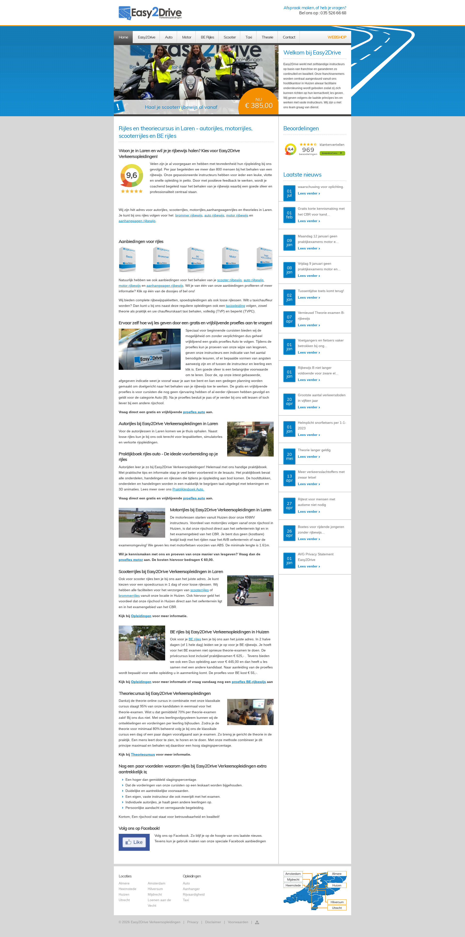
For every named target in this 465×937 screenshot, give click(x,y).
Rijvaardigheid (194, 894)
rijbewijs (149, 221)
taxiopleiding (235, 306)
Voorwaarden (238, 922)
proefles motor (131, 560)
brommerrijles (129, 595)
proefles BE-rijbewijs (249, 682)
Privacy (192, 922)
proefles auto (194, 412)
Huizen (124, 894)
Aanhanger (191, 889)
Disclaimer (213, 922)
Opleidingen (141, 616)
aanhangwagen (131, 221)
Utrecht (124, 900)
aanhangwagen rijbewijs (165, 285)
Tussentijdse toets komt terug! (321, 291)
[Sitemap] (257, 922)
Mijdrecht (155, 894)
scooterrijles (199, 590)
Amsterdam (156, 883)
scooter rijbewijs (229, 280)
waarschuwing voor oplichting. (321, 187)
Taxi (186, 900)
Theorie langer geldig (314, 450)
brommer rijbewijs (188, 215)
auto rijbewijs (214, 215)
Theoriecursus (143, 754)
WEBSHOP (337, 37)
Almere (124, 883)
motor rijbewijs (237, 215)
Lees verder (307, 193)
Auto (186, 883)
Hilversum (155, 889)
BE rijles (195, 639)
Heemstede (127, 889)
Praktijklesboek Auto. (188, 489)
